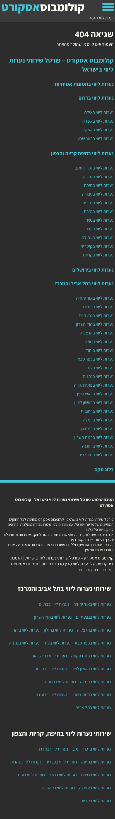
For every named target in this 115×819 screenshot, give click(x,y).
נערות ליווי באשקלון (97, 130)
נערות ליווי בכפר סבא (96, 359)
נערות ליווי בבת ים (98, 307)
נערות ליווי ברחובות (97, 411)
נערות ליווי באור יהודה (95, 298)
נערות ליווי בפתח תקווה (94, 385)
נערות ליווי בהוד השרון (95, 324)
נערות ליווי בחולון (99, 342)
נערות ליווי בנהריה (98, 203)
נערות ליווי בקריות (98, 255)
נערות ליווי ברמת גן (97, 429)
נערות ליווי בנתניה (98, 376)
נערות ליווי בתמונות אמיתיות (84, 84)
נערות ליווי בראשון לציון (94, 402)
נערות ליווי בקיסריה (97, 246)
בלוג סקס (104, 469)
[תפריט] (108, 7)
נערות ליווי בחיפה (99, 185)
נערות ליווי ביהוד (99, 350)
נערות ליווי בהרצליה (97, 333)
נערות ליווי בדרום (96, 97)
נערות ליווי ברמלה (98, 420)
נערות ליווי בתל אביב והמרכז (84, 283)
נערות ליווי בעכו (100, 229)
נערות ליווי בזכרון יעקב (94, 168)
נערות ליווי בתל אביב (96, 455)
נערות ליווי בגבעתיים (96, 315)
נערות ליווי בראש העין (95, 394)
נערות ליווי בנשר (100, 220)
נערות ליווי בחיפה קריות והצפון (82, 153)
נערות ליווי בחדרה (98, 177)
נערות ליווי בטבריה (98, 194)
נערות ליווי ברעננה (98, 446)
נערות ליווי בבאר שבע (95, 138)
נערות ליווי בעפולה (98, 237)
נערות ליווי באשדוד (97, 121)
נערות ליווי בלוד (100, 368)
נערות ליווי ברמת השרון (94, 437)
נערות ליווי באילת (99, 112)
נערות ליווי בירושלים (93, 269)
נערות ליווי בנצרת (99, 211)
